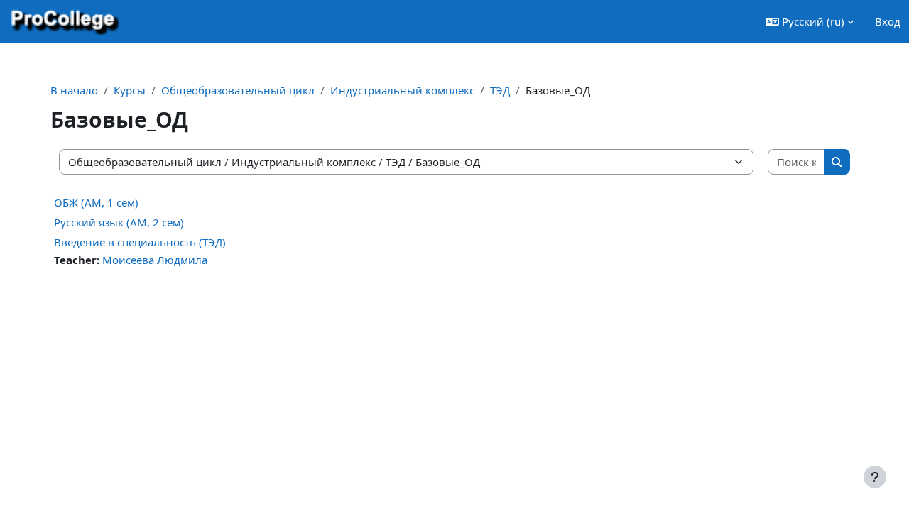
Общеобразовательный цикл (238, 90)
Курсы (130, 90)
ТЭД (500, 90)
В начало (74, 90)
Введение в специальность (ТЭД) (140, 242)
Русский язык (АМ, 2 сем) (119, 222)
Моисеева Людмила (154, 260)
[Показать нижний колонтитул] (875, 477)
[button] (809, 21)
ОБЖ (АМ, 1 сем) (96, 202)
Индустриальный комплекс (402, 90)
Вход (887, 21)
